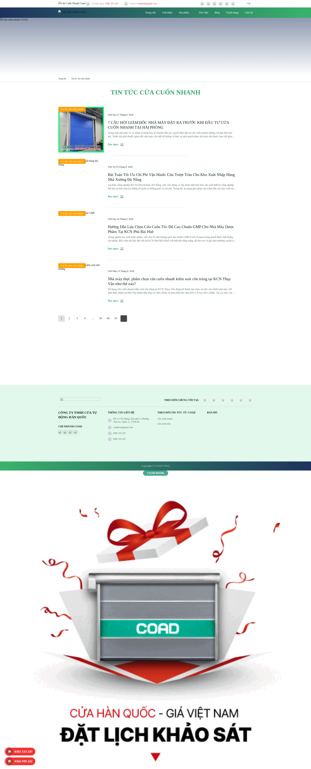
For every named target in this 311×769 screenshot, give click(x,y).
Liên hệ (249, 12)
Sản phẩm (184, 12)
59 (100, 318)
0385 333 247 (23, 751)
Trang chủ (150, 12)
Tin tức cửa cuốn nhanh (80, 79)
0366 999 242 (23, 761)
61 (116, 318)
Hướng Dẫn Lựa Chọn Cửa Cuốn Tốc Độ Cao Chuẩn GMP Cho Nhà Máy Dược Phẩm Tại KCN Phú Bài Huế (171, 229)
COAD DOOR (155, 473)
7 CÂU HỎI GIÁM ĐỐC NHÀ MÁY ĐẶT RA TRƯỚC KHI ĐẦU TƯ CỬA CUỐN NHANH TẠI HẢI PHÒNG (168, 124)
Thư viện (203, 12)
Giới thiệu (167, 12)
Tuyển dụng (232, 12)
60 (108, 318)
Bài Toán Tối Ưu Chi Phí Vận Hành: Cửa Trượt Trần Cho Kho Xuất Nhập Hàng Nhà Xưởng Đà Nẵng (171, 177)
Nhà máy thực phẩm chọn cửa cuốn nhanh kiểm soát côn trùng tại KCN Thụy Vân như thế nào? (169, 281)
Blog (217, 12)
